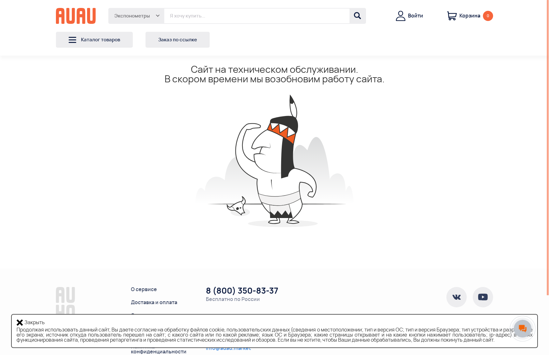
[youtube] (483, 297)
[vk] (456, 297)
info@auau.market (228, 348)
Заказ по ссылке (177, 40)
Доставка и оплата (154, 302)
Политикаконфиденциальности (158, 349)
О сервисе (144, 289)
